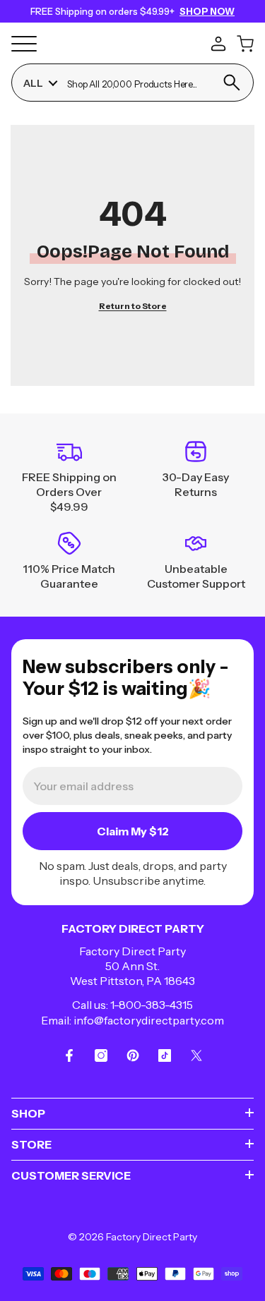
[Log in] (218, 44)
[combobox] (138, 82)
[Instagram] (101, 1055)
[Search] (231, 82)
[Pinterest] (132, 1055)
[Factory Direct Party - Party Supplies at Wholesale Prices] (130, 42)
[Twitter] (196, 1055)
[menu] (24, 43)
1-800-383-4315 (151, 1005)
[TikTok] (164, 1055)
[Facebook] (69, 1055)
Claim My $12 (133, 831)
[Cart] (245, 43)
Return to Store (133, 306)
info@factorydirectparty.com (148, 1020)
